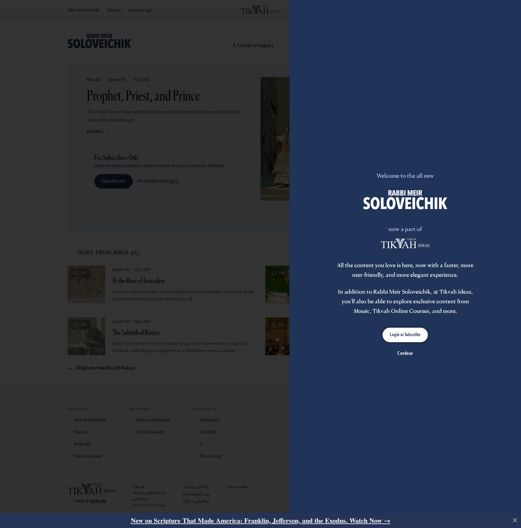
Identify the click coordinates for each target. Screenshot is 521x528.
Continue (405, 353)
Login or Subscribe (405, 335)
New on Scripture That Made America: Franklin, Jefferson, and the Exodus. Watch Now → (260, 520)
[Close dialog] (515, 520)
